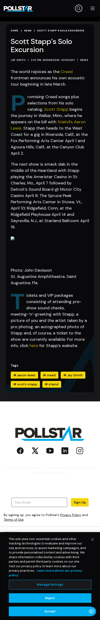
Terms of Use (14, 519)
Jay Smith (73, 375)
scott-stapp (25, 384)
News (84, 60)
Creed (67, 71)
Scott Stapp (56, 109)
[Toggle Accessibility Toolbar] (91, 611)
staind (51, 384)
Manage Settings (50, 585)
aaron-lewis (24, 375)
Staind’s (65, 122)
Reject (50, 598)
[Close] (92, 539)
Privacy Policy (70, 515)
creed (49, 375)
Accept (50, 611)
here (34, 345)
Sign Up (80, 502)
